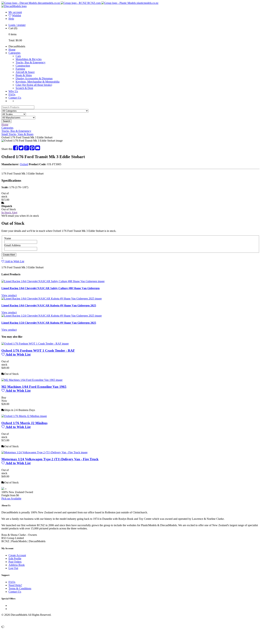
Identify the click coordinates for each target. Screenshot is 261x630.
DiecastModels (17, 46)
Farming (20, 68)
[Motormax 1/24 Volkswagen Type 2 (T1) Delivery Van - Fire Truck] (44, 452)
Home (12, 49)
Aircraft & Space (25, 72)
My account (15, 12)
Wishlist (16, 15)
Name (7, 238)
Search (6, 121)
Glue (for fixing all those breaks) (34, 84)
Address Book (17, 564)
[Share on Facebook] (15, 148)
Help (11, 18)
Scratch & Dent (24, 88)
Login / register (17, 25)
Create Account (17, 555)
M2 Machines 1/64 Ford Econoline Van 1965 (33, 387)
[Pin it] (32, 148)
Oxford (24, 164)
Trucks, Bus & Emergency (30, 62)
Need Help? (15, 585)
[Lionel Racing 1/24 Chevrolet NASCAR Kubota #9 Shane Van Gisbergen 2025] (51, 315)
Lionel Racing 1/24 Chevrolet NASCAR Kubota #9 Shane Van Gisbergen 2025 (48, 322)
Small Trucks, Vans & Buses (17, 134)
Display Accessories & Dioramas (34, 78)
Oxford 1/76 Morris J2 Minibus (24, 423)
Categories (14, 52)
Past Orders (15, 561)
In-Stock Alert (9, 212)
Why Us (13, 91)
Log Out (13, 568)
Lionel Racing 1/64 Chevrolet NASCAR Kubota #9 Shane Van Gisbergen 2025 (48, 305)
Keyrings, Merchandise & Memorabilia (37, 81)
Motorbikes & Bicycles (29, 59)
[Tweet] (21, 148)
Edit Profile (15, 558)
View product (9, 295)
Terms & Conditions (20, 588)
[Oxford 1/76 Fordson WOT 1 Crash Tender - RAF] (35, 343)
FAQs (12, 94)
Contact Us (15, 97)
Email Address (12, 245)
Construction (23, 65)
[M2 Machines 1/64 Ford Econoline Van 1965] (31, 379)
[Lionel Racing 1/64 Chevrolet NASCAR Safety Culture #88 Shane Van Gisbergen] (53, 281)
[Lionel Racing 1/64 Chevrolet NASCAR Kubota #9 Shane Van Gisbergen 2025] (51, 298)
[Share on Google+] (26, 148)
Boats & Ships (24, 75)
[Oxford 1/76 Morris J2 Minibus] (24, 416)
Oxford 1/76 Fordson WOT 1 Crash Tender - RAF (38, 350)
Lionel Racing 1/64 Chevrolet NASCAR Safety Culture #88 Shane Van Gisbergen (50, 288)
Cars (18, 56)
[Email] (37, 148)
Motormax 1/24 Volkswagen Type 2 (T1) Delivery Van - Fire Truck (50, 459)
